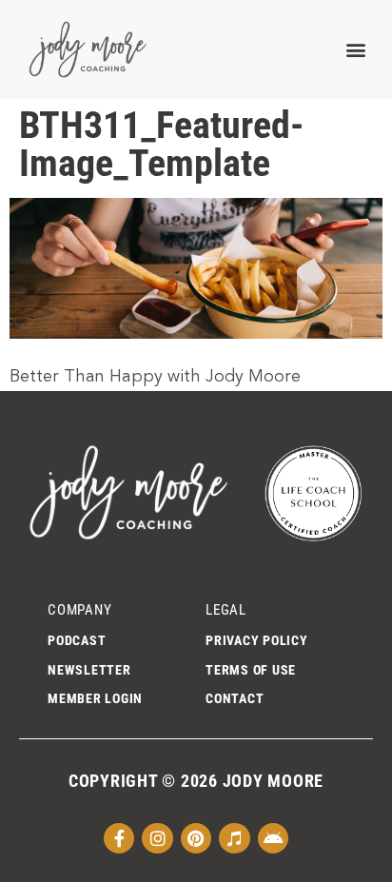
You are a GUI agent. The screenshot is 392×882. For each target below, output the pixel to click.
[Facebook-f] (119, 838)
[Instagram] (157, 838)
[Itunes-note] (234, 838)
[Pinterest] (196, 838)
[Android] (273, 838)
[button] (355, 49)
